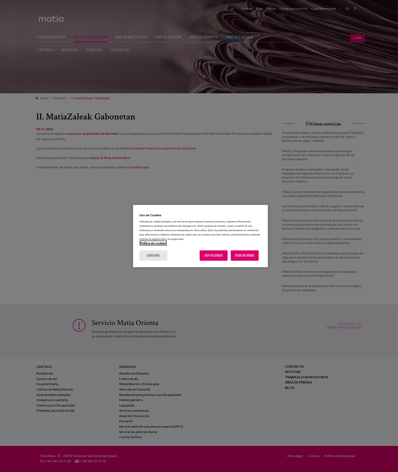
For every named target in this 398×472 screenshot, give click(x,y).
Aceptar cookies (214, 255)
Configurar (153, 255)
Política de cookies (153, 243)
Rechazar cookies (244, 255)
